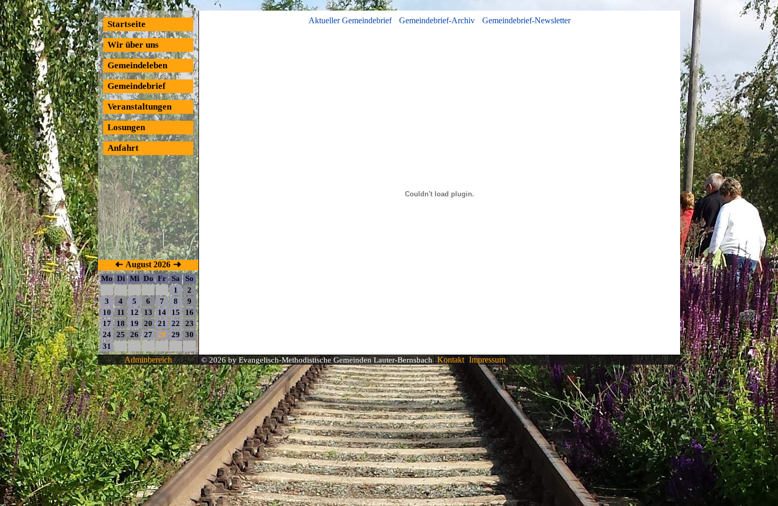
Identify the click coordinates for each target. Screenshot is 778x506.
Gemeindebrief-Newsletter (526, 20)
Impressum (486, 359)
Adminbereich (148, 359)
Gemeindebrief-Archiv (437, 20)
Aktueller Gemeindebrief (350, 20)
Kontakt (449, 359)
